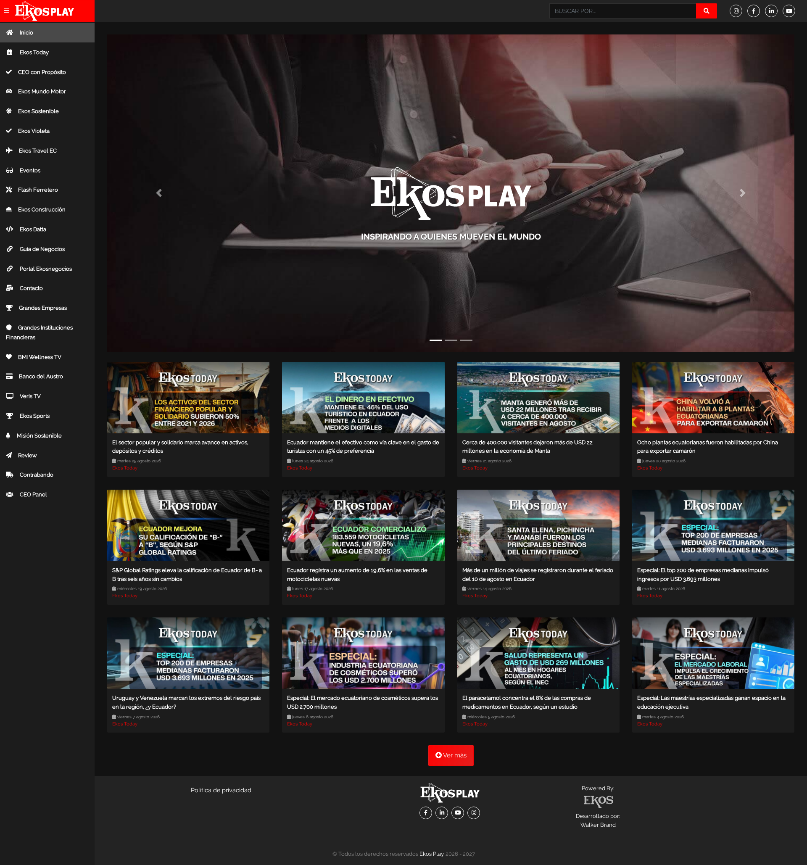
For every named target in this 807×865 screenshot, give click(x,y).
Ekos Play (431, 854)
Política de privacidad (221, 790)
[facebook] (756, 11)
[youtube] (791, 11)
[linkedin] (774, 11)
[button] (158, 193)
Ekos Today (124, 468)
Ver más (454, 755)
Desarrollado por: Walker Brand (598, 820)
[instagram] (738, 11)
